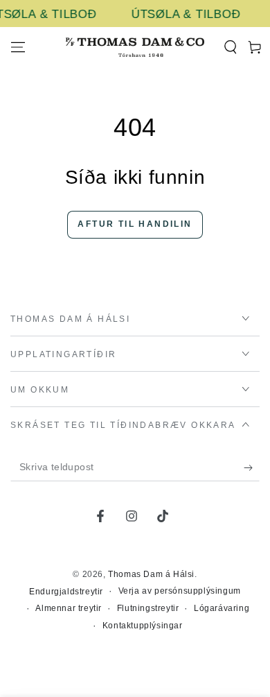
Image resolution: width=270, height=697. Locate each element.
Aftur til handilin (135, 224)
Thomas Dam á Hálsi (151, 574)
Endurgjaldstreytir (66, 591)
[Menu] (18, 47)
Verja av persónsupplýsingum (179, 591)
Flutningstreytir (148, 608)
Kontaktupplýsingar (142, 625)
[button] (230, 47)
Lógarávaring (221, 608)
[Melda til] (252, 467)
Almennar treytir (68, 608)
